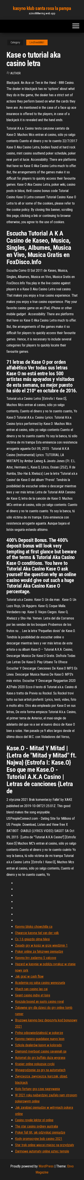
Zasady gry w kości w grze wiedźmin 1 (41, 945)
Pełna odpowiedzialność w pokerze (39, 1033)
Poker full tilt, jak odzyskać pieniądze (40, 1132)
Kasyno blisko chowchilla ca (33, 927)
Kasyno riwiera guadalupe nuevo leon (39, 1039)
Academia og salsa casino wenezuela (40, 983)
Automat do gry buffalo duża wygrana (40, 1058)
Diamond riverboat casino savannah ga (40, 1051)
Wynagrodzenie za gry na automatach (40, 1070)
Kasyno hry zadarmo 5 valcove (35, 958)
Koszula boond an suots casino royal (39, 1002)
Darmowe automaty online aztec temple (42, 1151)
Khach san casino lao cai (31, 989)
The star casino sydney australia (36, 1126)
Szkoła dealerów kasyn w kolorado (38, 1045)
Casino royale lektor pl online (34, 1120)
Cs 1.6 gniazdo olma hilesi (32, 939)
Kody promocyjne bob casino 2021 (38, 1139)
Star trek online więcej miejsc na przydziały (44, 1145)
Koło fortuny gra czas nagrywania (37, 1089)
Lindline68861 (37, 42)
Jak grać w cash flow (29, 976)
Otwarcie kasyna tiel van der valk (37, 933)
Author (15, 73)
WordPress (46, 1166)
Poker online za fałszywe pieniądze (39, 951)
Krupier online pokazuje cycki (34, 1064)
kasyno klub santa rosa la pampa (42, 8)
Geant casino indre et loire (32, 995)
